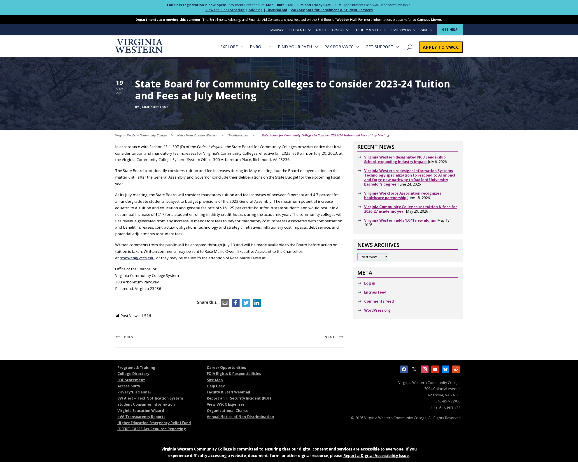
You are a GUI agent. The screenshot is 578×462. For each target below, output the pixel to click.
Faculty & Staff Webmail (228, 392)
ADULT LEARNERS (330, 30)
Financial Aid (276, 9)
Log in (369, 283)
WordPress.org (377, 310)
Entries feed (375, 292)
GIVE (424, 30)
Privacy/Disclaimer (134, 392)
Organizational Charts (227, 410)
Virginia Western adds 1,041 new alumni (400, 220)
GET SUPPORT (379, 46)
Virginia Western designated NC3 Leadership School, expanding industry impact (405, 159)
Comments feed (379, 301)
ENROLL (258, 46)
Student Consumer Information (146, 404)
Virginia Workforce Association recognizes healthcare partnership (402, 195)
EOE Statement (131, 379)
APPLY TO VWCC (441, 47)
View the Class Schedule (225, 9)
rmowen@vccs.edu (137, 257)
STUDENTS (297, 30)
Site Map (215, 379)
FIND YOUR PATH (295, 46)
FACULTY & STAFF (368, 30)
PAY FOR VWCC (338, 46)
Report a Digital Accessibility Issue (376, 455)
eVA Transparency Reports (141, 416)
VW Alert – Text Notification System (150, 398)
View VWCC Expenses (226, 404)
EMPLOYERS (401, 30)
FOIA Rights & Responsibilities (234, 373)
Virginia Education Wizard (140, 410)
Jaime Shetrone (154, 107)
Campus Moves (429, 19)
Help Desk (216, 386)
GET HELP (450, 29)
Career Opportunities (226, 367)
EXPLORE (229, 46)
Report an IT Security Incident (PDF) (239, 398)
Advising (256, 9)
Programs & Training (136, 367)
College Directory (133, 373)
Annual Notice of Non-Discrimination (240, 416)
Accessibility (128, 386)
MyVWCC (277, 30)
